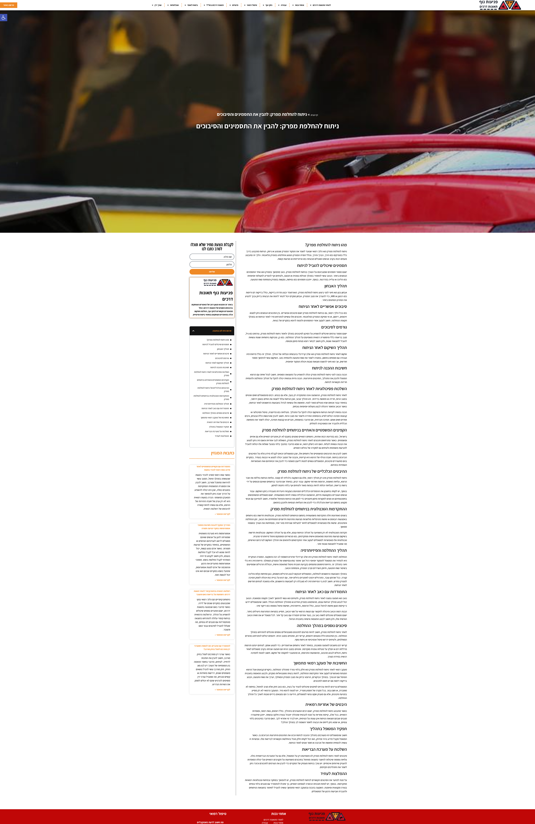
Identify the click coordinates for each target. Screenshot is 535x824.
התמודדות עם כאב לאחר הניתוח (215, 408)
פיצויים (235, 5)
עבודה (283, 5)
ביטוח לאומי (192, 5)
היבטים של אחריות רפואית (218, 422)
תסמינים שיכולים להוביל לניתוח (215, 344)
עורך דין (158, 5)
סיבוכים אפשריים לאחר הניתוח (216, 353)
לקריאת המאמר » (222, 514)
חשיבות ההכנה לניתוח (219, 367)
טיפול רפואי (252, 5)
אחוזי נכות (299, 5)
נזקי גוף (269, 5)
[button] (3, 17)
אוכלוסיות (174, 5)
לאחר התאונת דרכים (322, 5)
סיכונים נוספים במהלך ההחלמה (215, 413)
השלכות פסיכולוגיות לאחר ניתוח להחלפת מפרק (211, 374)
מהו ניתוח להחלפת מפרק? (218, 339)
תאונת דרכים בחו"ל (215, 5)
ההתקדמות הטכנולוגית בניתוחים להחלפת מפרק (211, 397)
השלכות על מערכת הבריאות (217, 431)
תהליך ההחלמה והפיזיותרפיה (216, 403)
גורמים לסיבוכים (222, 358)
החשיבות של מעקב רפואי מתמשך (215, 417)
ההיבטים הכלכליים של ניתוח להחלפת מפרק (213, 389)
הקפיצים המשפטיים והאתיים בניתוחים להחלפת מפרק (213, 381)
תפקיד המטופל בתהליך (219, 426)
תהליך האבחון (223, 349)
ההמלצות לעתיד (222, 436)
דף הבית (314, 115)
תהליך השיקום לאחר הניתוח (217, 362)
